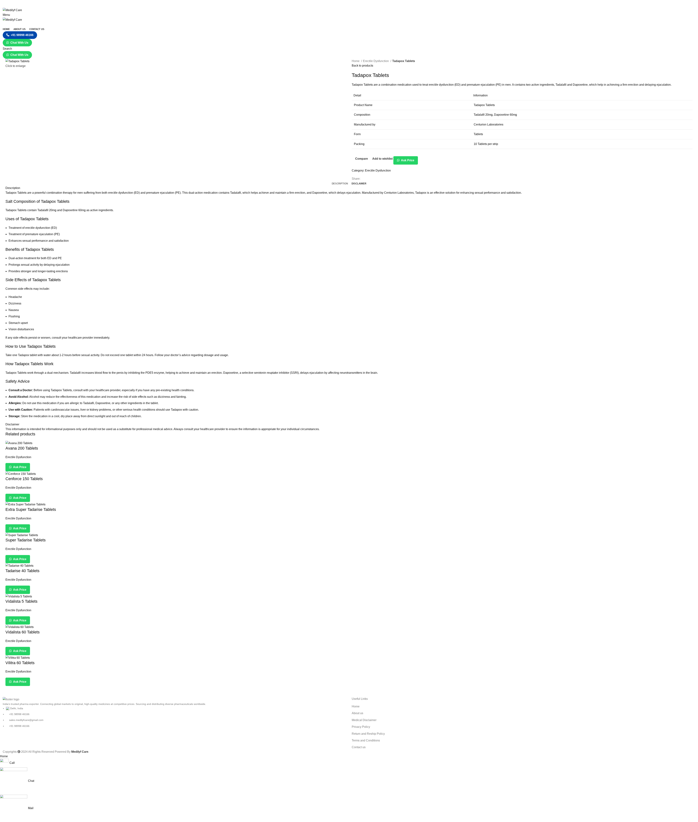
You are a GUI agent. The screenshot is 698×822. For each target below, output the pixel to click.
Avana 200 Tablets (21, 448)
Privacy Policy (361, 726)
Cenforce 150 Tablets (24, 478)
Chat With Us (19, 42)
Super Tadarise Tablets (25, 540)
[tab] (340, 183)
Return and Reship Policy (368, 733)
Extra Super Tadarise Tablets (30, 509)
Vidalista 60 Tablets (22, 632)
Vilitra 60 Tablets (20, 663)
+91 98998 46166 (22, 35)
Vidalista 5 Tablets (21, 601)
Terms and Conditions (366, 740)
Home (356, 61)
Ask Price (407, 160)
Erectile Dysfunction (376, 61)
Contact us (359, 747)
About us (357, 713)
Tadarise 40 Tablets (22, 570)
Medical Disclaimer (364, 720)
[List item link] (174, 717)
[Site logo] (12, 9)
